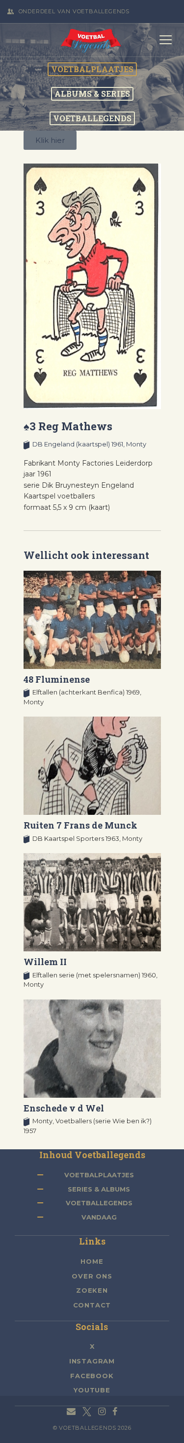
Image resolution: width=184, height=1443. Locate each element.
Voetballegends (99, 1203)
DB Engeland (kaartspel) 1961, (79, 444)
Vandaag (99, 1217)
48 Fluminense (57, 679)
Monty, (43, 1121)
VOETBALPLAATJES (92, 69)
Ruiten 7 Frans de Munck (80, 825)
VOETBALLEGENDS (92, 118)
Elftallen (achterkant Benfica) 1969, (86, 692)
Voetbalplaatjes (99, 1175)
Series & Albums (99, 1189)
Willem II (45, 961)
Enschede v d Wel (64, 1108)
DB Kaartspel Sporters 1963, (77, 838)
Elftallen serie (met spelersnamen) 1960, (95, 975)
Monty (136, 444)
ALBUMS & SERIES (92, 94)
